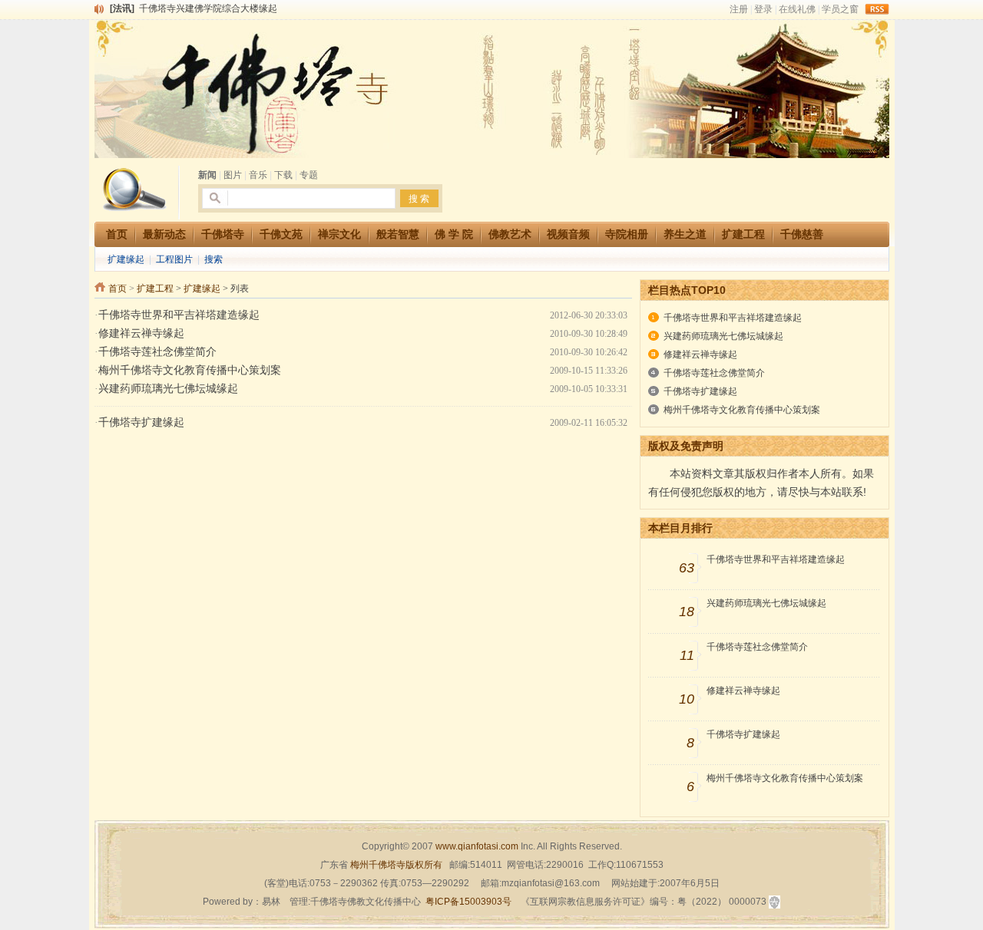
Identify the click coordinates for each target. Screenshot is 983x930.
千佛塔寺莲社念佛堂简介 (157, 352)
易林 (271, 901)
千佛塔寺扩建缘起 (141, 422)
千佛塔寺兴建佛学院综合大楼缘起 (208, 8)
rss (877, 9)
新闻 (207, 175)
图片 (232, 175)
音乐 (258, 175)
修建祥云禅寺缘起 (141, 333)
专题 (309, 175)
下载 (283, 175)
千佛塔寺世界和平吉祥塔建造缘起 (179, 315)
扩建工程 (155, 288)
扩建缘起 (126, 259)
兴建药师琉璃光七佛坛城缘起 (168, 388)
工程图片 (174, 259)
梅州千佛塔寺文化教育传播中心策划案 (189, 370)
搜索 (213, 259)
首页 (117, 288)
